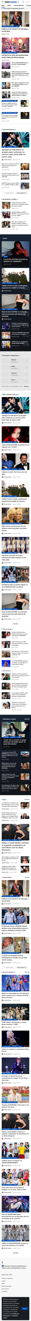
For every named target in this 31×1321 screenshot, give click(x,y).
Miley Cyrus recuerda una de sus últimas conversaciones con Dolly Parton (10, 165)
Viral (17, 26)
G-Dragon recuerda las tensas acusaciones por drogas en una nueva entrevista (20, 325)
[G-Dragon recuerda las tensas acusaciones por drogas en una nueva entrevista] (6, 326)
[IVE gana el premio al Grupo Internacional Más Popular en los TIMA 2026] (25, 176)
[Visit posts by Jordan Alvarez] (2, 160)
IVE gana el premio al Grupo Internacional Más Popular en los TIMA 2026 (10, 175)
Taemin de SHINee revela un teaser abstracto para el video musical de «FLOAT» (9, 105)
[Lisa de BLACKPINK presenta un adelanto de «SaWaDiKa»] (15, 249)
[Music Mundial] (12, 1)
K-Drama (6, 737)
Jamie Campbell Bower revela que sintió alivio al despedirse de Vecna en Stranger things (20, 685)
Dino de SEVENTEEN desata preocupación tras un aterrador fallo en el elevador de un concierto (15, 1216)
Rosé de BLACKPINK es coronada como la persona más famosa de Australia (14, 314)
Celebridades (6, 469)
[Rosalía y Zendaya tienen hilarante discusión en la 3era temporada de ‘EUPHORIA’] (6, 634)
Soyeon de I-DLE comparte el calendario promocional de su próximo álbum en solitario (20, 94)
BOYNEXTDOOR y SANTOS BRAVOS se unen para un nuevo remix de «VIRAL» (20, 214)
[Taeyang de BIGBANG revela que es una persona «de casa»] (6, 335)
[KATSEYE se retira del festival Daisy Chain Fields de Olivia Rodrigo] (15, 45)
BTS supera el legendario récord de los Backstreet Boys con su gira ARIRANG (14, 8)
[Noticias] (6, 361)
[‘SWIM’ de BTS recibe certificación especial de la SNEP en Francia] (15, 275)
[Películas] (6, 374)
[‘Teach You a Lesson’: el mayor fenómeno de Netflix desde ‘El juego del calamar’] (15, 729)
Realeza (11, 26)
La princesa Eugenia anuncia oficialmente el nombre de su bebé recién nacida (14, 958)
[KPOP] (6, 367)
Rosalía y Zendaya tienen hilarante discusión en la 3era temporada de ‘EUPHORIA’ (19, 634)
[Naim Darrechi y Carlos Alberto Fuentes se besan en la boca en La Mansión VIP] (6, 654)
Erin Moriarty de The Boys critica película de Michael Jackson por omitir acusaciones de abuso (10, 787)
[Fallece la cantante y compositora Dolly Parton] (15, 1039)
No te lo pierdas (8, 972)
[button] (24, 1308)
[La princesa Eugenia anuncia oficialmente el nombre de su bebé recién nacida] (15, 945)
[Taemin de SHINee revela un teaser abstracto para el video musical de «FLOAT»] (25, 103)
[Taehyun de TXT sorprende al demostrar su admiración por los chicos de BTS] (6, 676)
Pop (4, 799)
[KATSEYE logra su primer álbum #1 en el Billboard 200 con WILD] (25, 185)
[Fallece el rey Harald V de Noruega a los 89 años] (15, 19)
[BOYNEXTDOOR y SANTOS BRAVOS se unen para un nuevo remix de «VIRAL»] (6, 214)
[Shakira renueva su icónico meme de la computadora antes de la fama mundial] (6, 205)
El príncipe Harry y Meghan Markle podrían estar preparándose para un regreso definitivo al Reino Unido (15, 928)
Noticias (5, 26)
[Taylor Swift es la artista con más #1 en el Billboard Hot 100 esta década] (25, 859)
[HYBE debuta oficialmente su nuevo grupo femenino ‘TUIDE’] (15, 1012)
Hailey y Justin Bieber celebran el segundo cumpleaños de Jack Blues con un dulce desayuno (15, 1134)
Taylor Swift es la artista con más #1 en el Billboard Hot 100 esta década (10, 858)
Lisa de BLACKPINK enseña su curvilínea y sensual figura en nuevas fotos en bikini (20, 662)
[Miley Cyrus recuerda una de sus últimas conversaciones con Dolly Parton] (25, 166)
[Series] (6, 381)
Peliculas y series (9, 719)
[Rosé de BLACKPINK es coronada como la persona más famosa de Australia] (15, 302)
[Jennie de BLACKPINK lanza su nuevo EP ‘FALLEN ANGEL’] (6, 65)
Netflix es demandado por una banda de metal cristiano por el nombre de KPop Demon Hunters (15, 995)
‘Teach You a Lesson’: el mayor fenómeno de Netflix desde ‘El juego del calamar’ (14, 742)
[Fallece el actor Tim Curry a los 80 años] (15, 461)
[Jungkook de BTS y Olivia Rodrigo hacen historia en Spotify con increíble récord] (25, 869)
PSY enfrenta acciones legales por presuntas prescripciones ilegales (10, 117)
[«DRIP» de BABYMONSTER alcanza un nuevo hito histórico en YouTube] (15, 1233)
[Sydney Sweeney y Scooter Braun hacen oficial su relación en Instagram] (6, 644)
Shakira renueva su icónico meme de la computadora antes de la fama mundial (20, 204)
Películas (14, 373)
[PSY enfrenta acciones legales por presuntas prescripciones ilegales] (25, 115)
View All (26, 719)
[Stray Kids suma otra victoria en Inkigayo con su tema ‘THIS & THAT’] (15, 1177)
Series (13, 379)
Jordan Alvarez (7, 159)
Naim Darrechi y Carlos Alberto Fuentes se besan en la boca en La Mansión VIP (20, 653)
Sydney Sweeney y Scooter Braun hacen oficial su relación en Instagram (20, 643)
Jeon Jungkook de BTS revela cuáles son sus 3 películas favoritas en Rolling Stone (20, 694)
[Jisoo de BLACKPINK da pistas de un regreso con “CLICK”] (15, 434)
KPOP (4, 52)
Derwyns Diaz (5, 872)
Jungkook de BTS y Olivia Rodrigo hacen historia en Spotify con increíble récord (9, 868)
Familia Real (7, 877)
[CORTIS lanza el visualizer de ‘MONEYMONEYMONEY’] (6, 344)
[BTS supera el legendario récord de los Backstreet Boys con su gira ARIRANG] (6, 85)
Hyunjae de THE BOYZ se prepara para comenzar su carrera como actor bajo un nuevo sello (14, 418)
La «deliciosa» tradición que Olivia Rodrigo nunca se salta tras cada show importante (10, 804)
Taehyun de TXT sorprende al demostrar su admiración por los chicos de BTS (20, 675)
